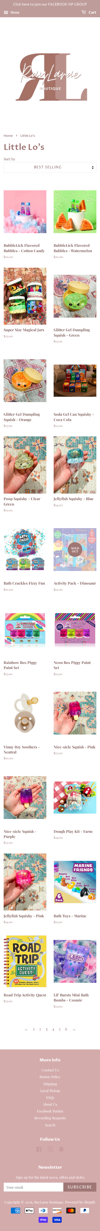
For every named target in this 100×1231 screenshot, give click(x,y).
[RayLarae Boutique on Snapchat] (61, 1150)
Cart (92, 12)
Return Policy (50, 1076)
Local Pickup (50, 1090)
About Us (50, 1104)
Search (50, 1124)
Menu (14, 12)
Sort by (10, 158)
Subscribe (79, 1187)
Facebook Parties (50, 1111)
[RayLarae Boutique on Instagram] (50, 1150)
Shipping (50, 1083)
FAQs (50, 1097)
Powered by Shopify (80, 1202)
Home (8, 136)
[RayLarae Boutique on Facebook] (39, 1150)
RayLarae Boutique (48, 1202)
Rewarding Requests (50, 1117)
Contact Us (50, 1069)
